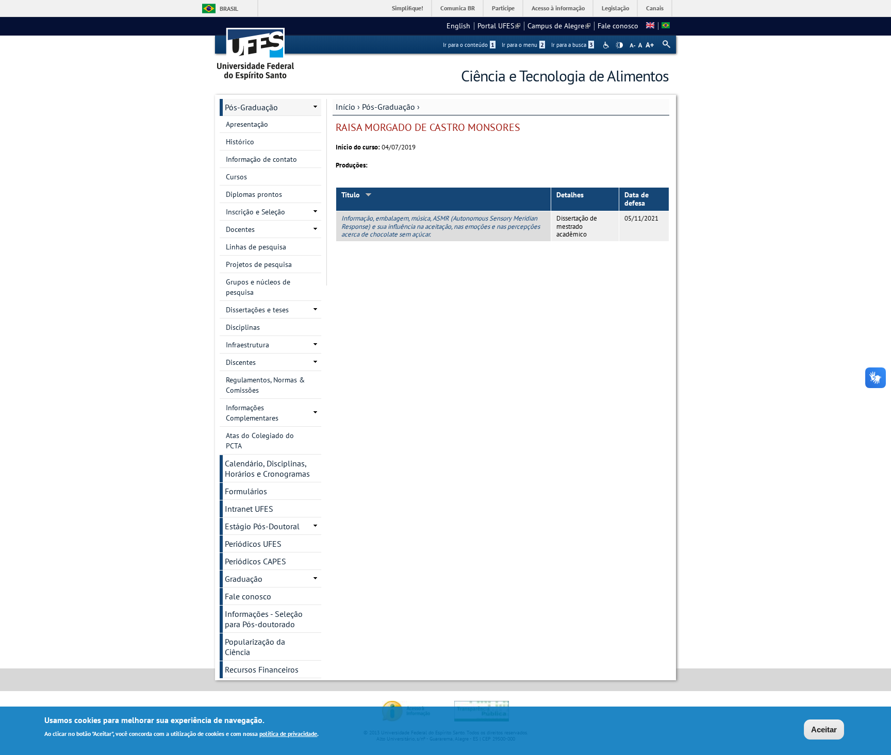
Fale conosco (618, 25)
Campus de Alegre (558, 25)
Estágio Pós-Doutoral (262, 526)
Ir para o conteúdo (468, 44)
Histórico (240, 141)
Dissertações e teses (257, 309)
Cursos (236, 176)
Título (350, 194)
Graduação (243, 579)
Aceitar (824, 729)
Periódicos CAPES (255, 561)
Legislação (615, 8)
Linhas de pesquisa (256, 246)
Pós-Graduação (388, 107)
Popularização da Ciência (255, 646)
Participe (503, 8)
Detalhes (570, 194)
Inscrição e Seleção (255, 211)
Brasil (229, 8)
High (619, 45)
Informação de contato (261, 159)
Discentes (241, 362)
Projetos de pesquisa (259, 264)
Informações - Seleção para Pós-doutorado (264, 619)
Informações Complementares (252, 413)
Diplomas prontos (254, 194)
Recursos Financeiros (262, 669)
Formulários (246, 491)
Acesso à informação (558, 8)
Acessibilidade (607, 45)
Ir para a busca (572, 44)
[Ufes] (255, 50)
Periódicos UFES (253, 544)
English (458, 25)
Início (345, 107)
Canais (655, 8)
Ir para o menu (523, 44)
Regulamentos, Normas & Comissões (265, 385)
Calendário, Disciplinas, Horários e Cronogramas (267, 468)
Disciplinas (243, 327)
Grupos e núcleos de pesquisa (258, 287)
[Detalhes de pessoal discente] (650, 25)
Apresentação (247, 124)
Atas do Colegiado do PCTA (260, 440)
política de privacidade (288, 733)
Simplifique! (407, 8)
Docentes (240, 229)
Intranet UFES (249, 509)
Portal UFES (498, 25)
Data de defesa (636, 199)
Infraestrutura (247, 344)
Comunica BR (457, 8)
